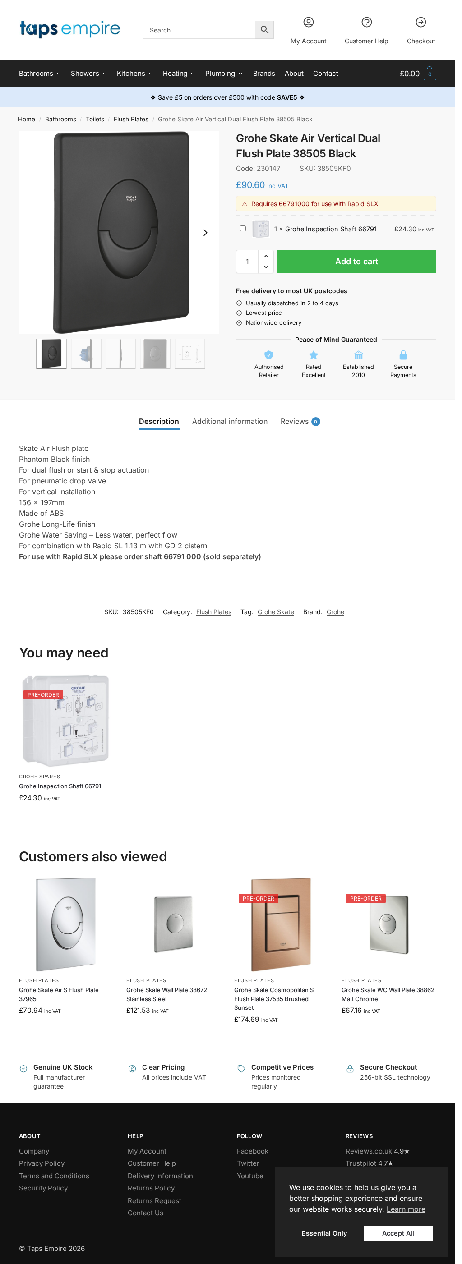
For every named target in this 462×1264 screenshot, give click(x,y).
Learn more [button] (406, 1208)
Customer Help (366, 41)
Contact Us (145, 1213)
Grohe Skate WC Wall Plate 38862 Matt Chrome (388, 994)
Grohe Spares (39, 776)
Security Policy (43, 1188)
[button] (418, 73)
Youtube (250, 1176)
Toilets (95, 119)
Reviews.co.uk (369, 1151)
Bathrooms (60, 119)
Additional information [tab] (230, 421)
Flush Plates (131, 119)
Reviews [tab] (299, 421)
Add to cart (356, 261)
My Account (309, 41)
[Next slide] (205, 232)
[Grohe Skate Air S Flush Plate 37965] (66, 925)
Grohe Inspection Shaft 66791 (331, 229)
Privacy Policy (42, 1163)
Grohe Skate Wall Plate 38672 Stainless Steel (166, 994)
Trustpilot (361, 1163)
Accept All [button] (398, 1233)
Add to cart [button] (66, 817)
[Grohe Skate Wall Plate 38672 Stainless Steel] (173, 925)
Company (34, 1151)
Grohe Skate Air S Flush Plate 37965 (59, 994)
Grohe (335, 612)
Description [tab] (159, 421)
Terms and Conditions (54, 1176)
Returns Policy (151, 1188)
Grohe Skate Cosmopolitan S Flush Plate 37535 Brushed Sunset (274, 998)
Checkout (421, 41)
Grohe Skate (276, 612)
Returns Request (154, 1200)
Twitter (248, 1163)
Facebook (252, 1151)
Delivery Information (160, 1176)
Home (26, 119)
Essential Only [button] (324, 1233)
